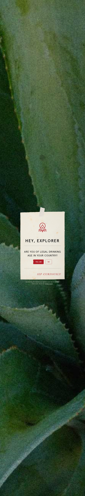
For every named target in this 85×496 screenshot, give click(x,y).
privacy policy (49, 283)
